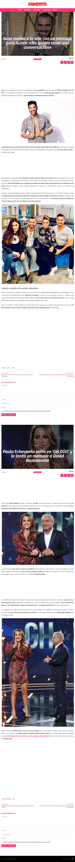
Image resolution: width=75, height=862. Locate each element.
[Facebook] (61, 62)
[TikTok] (68, 859)
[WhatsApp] (72, 62)
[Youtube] (73, 859)
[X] (65, 62)
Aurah (3, 367)
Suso (13, 367)
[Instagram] (65, 859)
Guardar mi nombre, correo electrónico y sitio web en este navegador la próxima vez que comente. (27, 411)
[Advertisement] (37, 78)
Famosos (37, 59)
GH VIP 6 (8, 367)
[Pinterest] (68, 62)
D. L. (4, 59)
